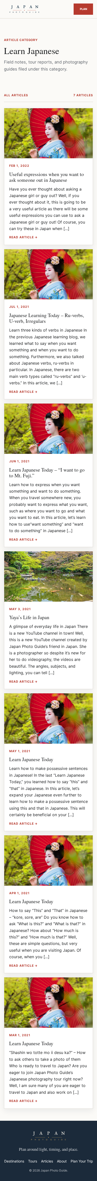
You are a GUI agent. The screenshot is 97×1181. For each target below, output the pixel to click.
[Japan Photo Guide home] (24, 9)
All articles (16, 95)
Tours (32, 1161)
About (62, 1161)
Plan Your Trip (83, 9)
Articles (47, 1161)
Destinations (14, 1161)
